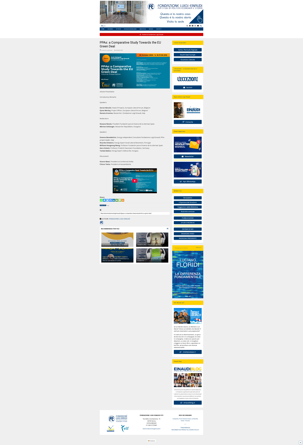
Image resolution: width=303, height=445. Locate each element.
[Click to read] (117, 240)
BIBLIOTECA (143, 29)
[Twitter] (107, 200)
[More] (122, 200)
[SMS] (119, 200)
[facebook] (192, 25)
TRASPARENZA (185, 428)
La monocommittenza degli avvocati (114, 245)
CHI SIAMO (110, 29)
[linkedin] (190, 25)
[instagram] (195, 25)
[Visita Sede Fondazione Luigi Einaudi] (151, 22)
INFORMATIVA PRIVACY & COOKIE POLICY (185, 430)
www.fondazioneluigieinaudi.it (151, 429)
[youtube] (198, 25)
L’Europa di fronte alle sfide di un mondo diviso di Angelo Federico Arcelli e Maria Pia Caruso (187, 293)
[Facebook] (110, 200)
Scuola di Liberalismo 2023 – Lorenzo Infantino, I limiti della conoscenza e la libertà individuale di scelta (115, 258)
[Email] (116, 200)
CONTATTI (158, 29)
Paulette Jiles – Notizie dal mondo (148, 245)
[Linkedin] (113, 200)
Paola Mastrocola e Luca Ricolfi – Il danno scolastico (151, 259)
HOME (102, 29)
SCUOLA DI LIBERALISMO (130, 29)
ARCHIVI (151, 29)
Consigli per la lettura (181, 248)
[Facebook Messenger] (104, 200)
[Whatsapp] (101, 200)
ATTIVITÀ (118, 29)
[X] (187, 25)
